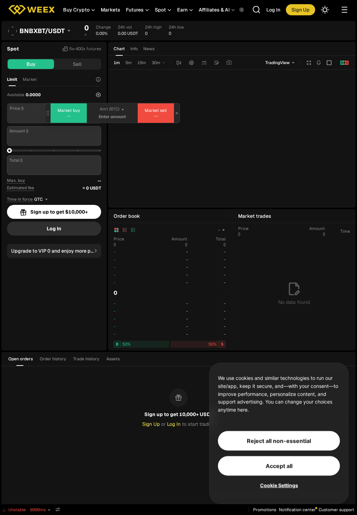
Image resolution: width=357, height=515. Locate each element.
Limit (12, 79)
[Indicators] (204, 63)
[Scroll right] (235, 10)
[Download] (229, 63)
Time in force (20, 199)
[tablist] (66, 359)
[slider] (9, 150)
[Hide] (57, 510)
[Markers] (216, 63)
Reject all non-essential (279, 440)
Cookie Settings (279, 485)
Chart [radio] (119, 49)
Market (30, 79)
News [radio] (148, 49)
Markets (110, 9)
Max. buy (16, 180)
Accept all (279, 465)
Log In (273, 9)
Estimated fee (20, 188)
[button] (79, 9)
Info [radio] (134, 49)
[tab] (22, 358)
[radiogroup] (134, 49)
